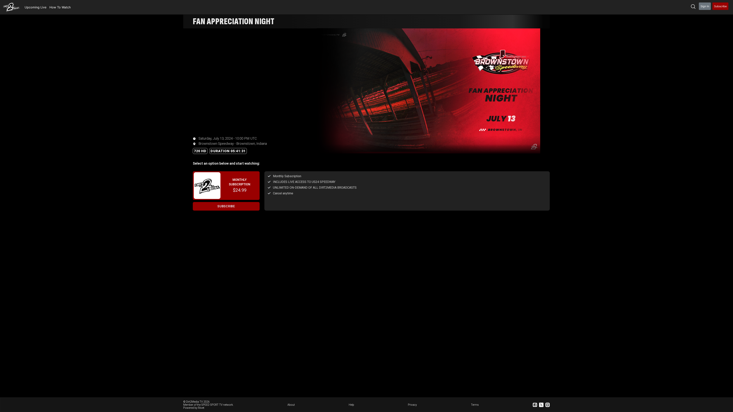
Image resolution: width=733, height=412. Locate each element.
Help (351, 404)
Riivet (201, 407)
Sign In (705, 6)
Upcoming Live (35, 7)
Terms (475, 404)
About (291, 404)
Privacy (412, 404)
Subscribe (720, 6)
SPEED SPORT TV (212, 404)
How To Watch (60, 7)
